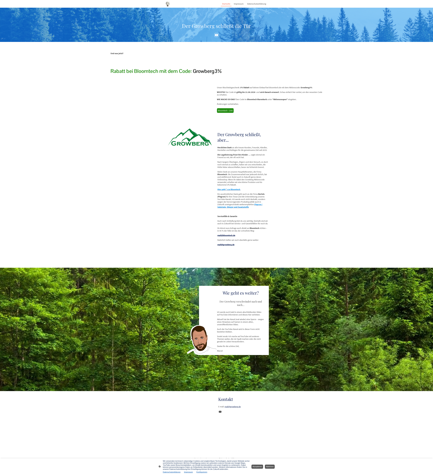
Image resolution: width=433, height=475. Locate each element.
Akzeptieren (257, 467)
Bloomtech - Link (225, 110)
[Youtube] (216, 35)
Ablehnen (270, 467)
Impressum (188, 472)
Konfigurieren (201, 472)
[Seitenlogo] (168, 4)
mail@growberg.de (233, 406)
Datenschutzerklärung (171, 472)
